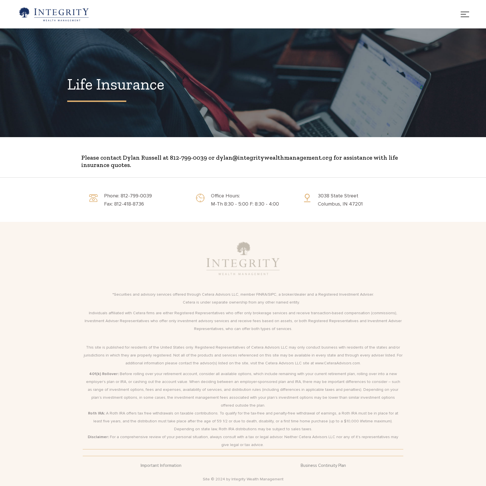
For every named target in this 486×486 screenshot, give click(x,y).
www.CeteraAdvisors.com (337, 363)
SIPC (272, 294)
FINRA (261, 294)
